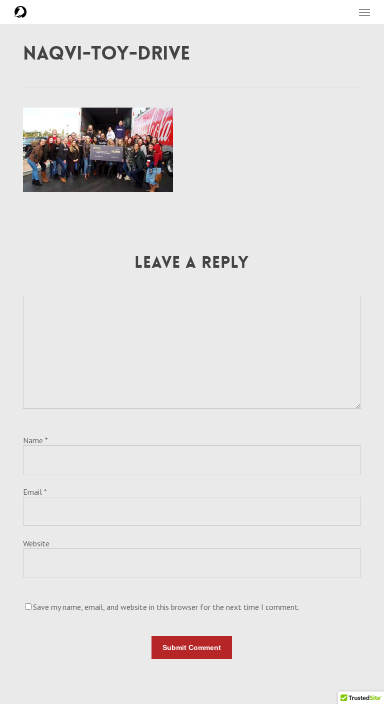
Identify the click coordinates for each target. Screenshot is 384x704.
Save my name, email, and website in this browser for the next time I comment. (166, 607)
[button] (364, 12)
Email (35, 492)
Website (36, 543)
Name (35, 440)
